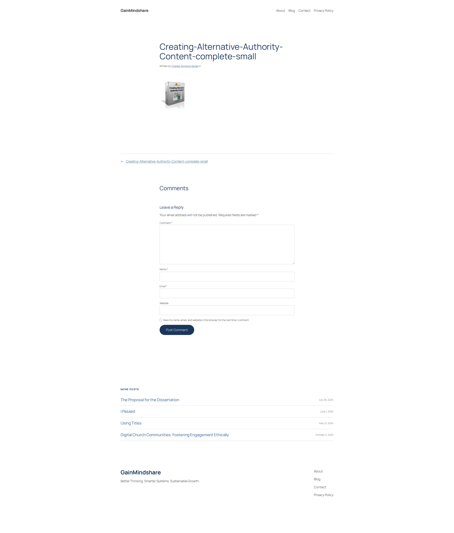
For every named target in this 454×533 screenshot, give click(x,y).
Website (164, 303)
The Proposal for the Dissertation (150, 400)
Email (163, 286)
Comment (166, 222)
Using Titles (131, 423)
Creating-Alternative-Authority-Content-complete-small (167, 161)
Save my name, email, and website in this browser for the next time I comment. (206, 320)
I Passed (128, 411)
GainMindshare (134, 10)
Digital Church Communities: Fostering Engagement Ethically (175, 435)
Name (164, 269)
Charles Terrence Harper (185, 66)
